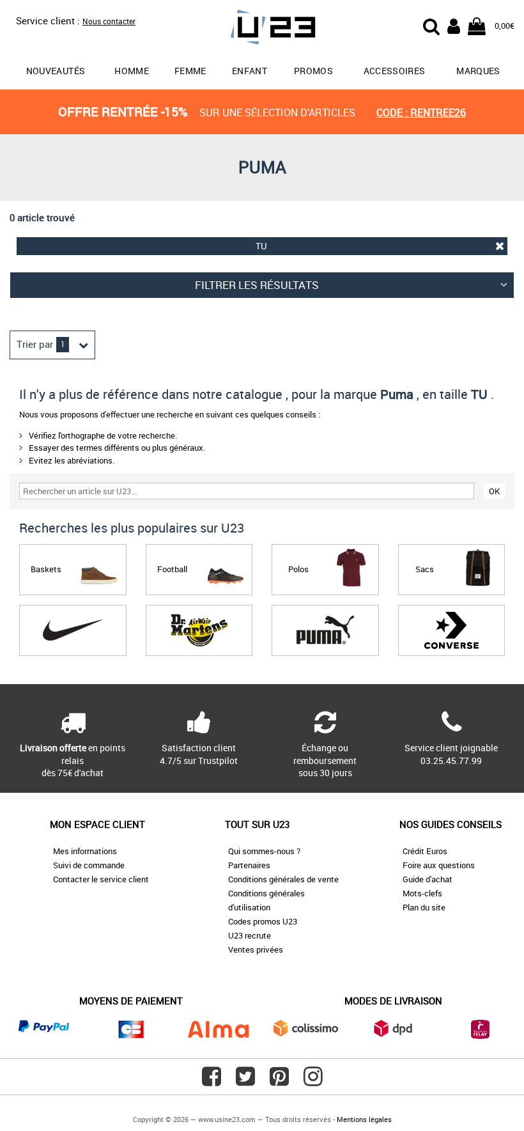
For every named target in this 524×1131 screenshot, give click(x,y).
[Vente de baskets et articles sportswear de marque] (262, 29)
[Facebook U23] (211, 1081)
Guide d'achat (427, 879)
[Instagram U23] (313, 1081)
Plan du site (424, 907)
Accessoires (395, 71)
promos (313, 71)
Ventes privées (255, 949)
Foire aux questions (439, 865)
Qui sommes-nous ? (264, 851)
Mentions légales (364, 1119)
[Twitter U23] (245, 1081)
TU (261, 246)
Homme (131, 71)
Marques (478, 71)
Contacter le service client (101, 879)
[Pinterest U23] (279, 1081)
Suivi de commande (89, 865)
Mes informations (85, 851)
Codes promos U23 (262, 921)
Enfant (249, 71)
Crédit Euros (425, 851)
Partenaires (249, 865)
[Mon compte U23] (453, 25)
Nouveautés (56, 71)
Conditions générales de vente (283, 879)
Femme (190, 71)
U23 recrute (249, 935)
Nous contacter (108, 21)
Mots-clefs (422, 893)
